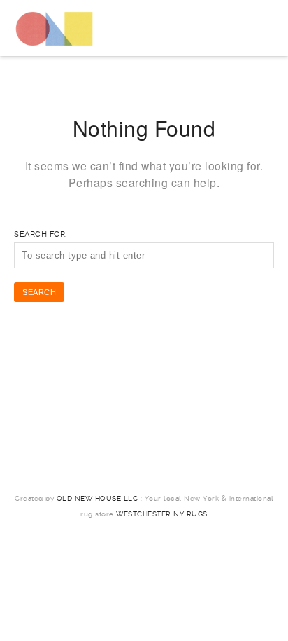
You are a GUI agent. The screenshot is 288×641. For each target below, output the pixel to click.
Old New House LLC (97, 498)
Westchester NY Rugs (162, 514)
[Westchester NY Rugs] (54, 28)
